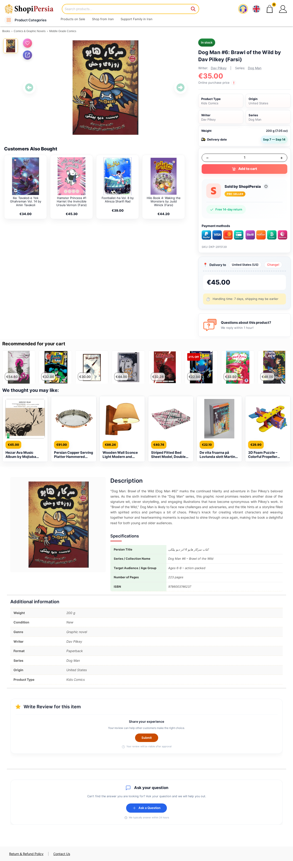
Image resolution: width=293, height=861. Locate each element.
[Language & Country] (256, 8)
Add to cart (247, 168)
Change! (273, 264)
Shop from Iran (103, 19)
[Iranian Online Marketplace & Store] (32, 9)
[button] (283, 9)
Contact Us (61, 854)
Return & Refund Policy (26, 854)
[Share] (27, 55)
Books (6, 31)
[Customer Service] (243, 8)
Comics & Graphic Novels (30, 31)
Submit (146, 737)
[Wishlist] (27, 43)
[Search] (193, 9)
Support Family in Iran (136, 19)
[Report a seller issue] (266, 186)
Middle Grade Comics (62, 31)
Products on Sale (73, 19)
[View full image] (105, 87)
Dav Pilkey (219, 68)
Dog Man (254, 68)
